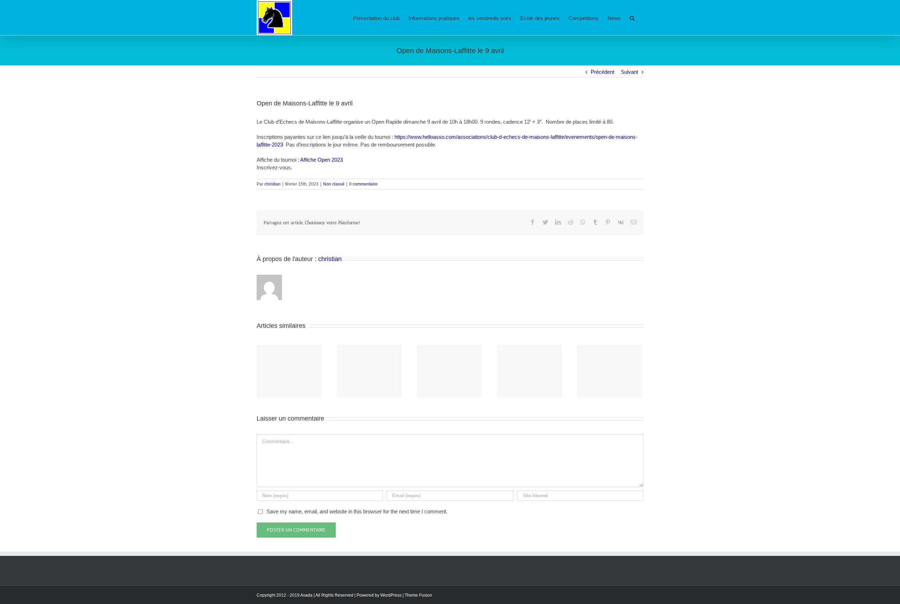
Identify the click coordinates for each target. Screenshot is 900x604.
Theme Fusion (418, 595)
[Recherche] (632, 17)
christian (272, 184)
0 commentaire (363, 184)
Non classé (334, 184)
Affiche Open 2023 (321, 160)
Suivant (629, 72)
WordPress (390, 595)
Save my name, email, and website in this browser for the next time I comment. (357, 511)
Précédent (602, 72)
